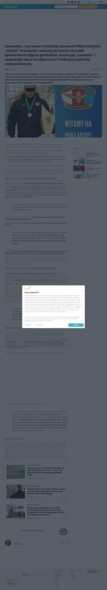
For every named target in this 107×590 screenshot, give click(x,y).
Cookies (34, 320)
